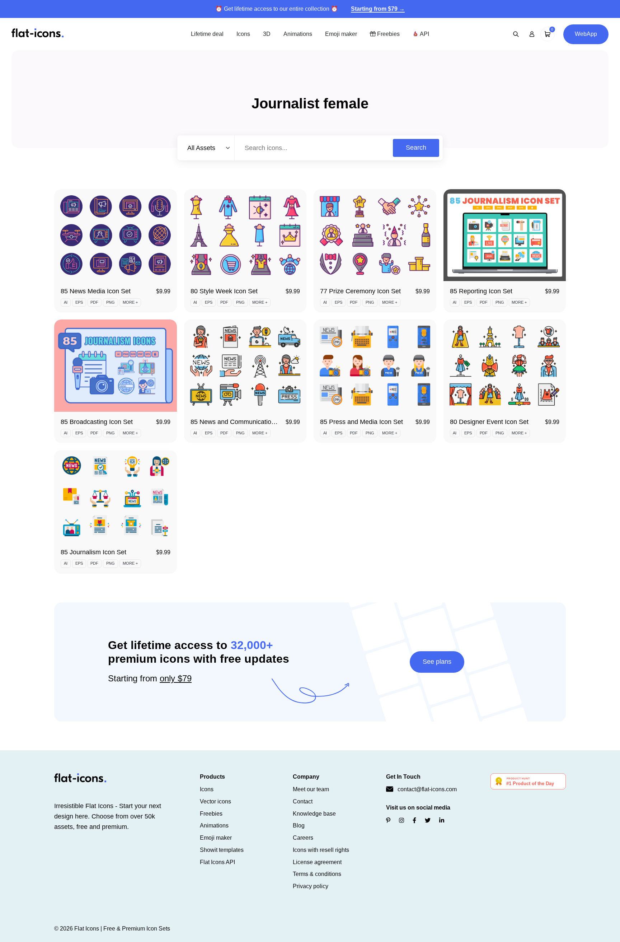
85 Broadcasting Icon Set (97, 421)
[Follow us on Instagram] (401, 820)
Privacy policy (310, 886)
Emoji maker (341, 34)
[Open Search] (516, 34)
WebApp (586, 34)
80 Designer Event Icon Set (489, 421)
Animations (297, 34)
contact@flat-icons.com (427, 789)
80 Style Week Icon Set (224, 291)
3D (267, 34)
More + (130, 302)
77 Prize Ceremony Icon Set (360, 291)
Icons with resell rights (321, 850)
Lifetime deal (207, 34)
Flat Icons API (217, 862)
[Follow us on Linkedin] (441, 820)
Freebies (388, 34)
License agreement (317, 862)
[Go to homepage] (37, 34)
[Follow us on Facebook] (414, 820)
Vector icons (215, 801)
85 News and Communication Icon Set (245, 421)
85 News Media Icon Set (96, 291)
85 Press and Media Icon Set (361, 421)
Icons (243, 34)
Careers (303, 838)
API (423, 34)
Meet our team (311, 789)
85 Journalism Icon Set (93, 552)
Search (416, 147)
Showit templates (222, 850)
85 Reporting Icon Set (481, 291)
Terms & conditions (317, 874)
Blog (299, 825)
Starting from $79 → (378, 9)
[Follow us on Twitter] (428, 820)
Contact (303, 801)
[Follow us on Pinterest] (388, 820)
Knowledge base (314, 814)
